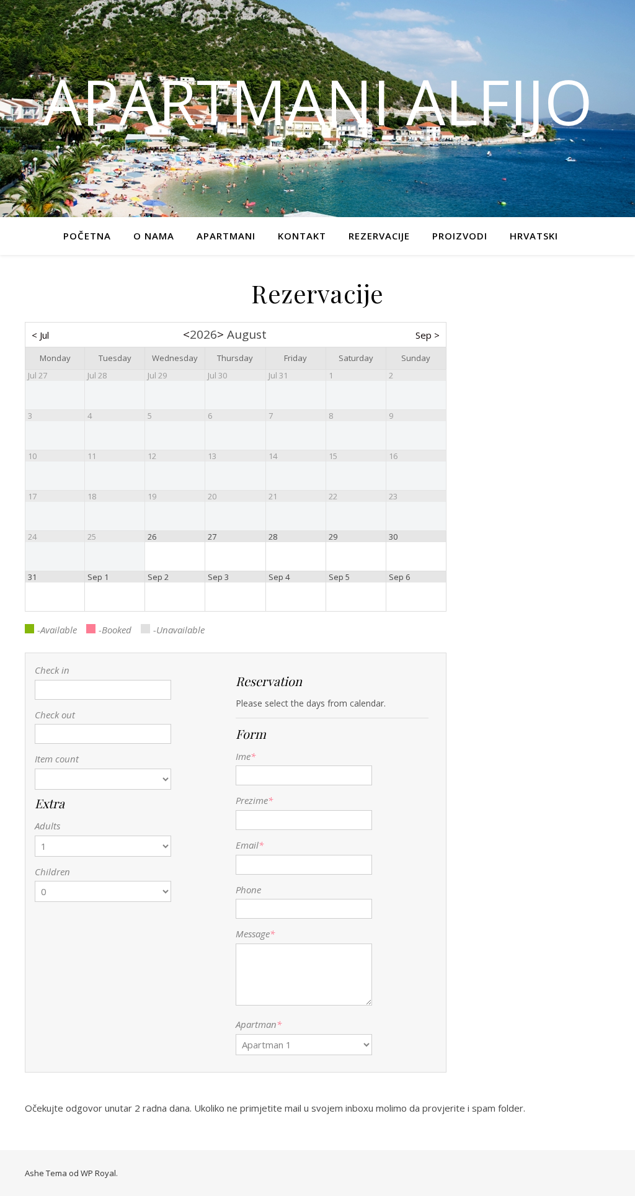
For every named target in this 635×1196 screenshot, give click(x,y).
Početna (87, 236)
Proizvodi (459, 236)
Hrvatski (534, 236)
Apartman (256, 1024)
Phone (248, 889)
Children (52, 871)
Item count (57, 758)
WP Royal (98, 1173)
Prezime (254, 800)
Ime (245, 756)
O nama (153, 236)
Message (253, 933)
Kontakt (302, 236)
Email (250, 845)
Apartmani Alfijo (318, 101)
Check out (55, 714)
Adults (47, 825)
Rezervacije (379, 236)
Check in (52, 670)
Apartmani (226, 236)
